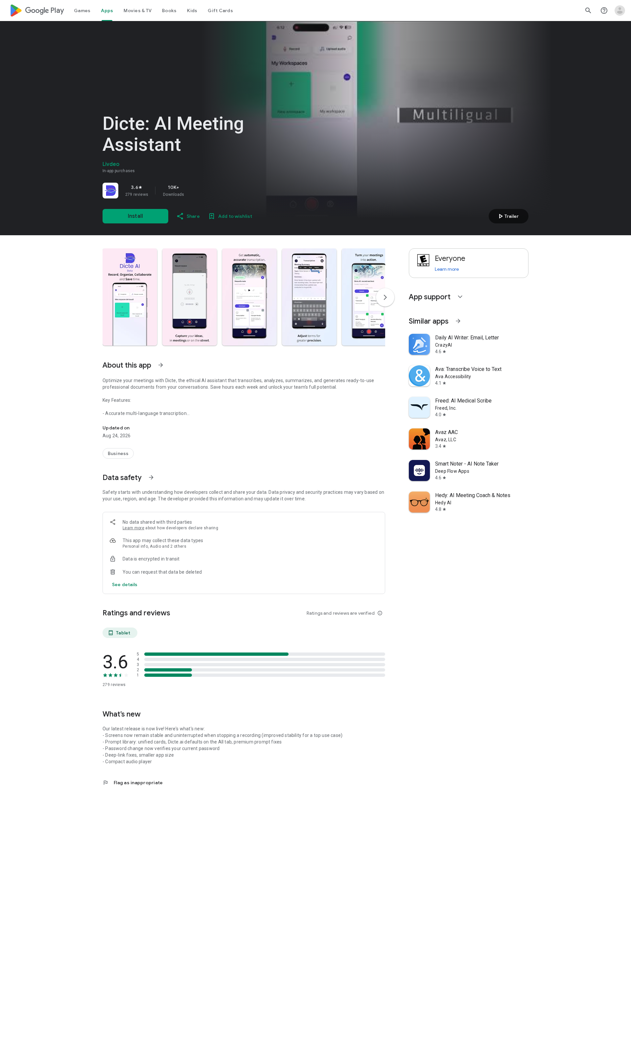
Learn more (133, 528)
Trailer (508, 216)
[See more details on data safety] (124, 584)
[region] (195, 190)
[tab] (82, 10)
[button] (130, 297)
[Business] (118, 453)
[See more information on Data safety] (151, 477)
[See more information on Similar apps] (458, 321)
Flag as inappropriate (133, 783)
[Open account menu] (620, 10)
